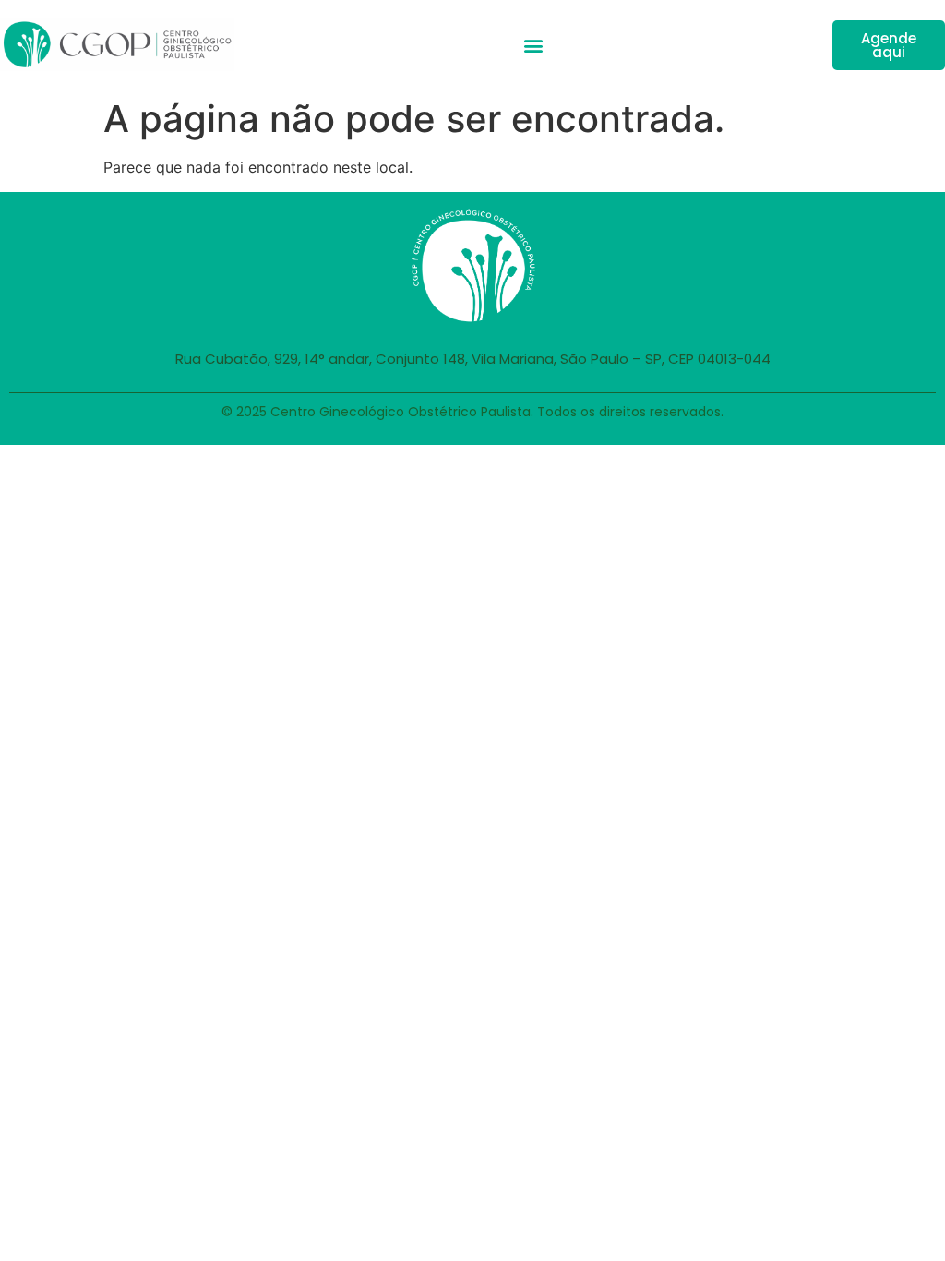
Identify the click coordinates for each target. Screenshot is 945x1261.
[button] (533, 45)
